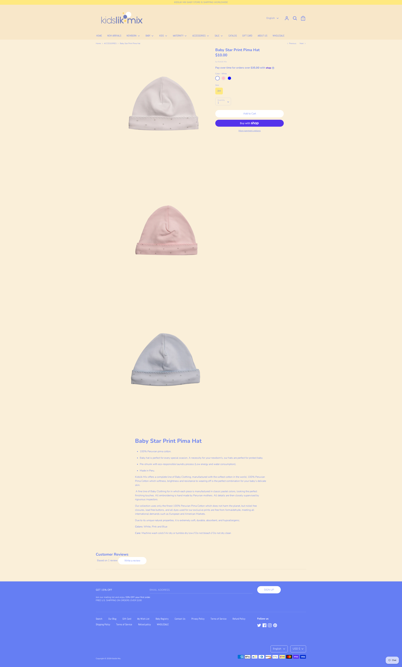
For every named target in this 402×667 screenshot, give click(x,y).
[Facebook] (265, 625)
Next (302, 43)
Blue (229, 78)
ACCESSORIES (199, 35)
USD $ (296, 648)
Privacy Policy (197, 618)
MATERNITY (178, 35)
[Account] (287, 17)
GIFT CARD (247, 35)
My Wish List (143, 618)
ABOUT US (262, 35)
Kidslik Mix (222, 61)
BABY (148, 35)
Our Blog (112, 618)
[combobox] (223, 101)
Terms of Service (218, 618)
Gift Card (126, 618)
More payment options (250, 130)
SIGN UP (269, 589)
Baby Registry (162, 618)
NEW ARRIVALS (114, 35)
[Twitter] (259, 625)
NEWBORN (132, 35)
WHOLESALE (278, 35)
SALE (217, 35)
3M (219, 91)
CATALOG (232, 35)
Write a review (132, 560)
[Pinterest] (275, 625)
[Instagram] (270, 625)
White (217, 78)
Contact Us (180, 618)
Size (217, 85)
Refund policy (144, 624)
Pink (223, 78)
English (270, 18)
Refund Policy (239, 618)
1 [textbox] (218, 102)
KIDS (161, 35)
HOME (99, 35)
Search (99, 618)
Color (221, 73)
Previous (292, 43)
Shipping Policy (103, 624)
